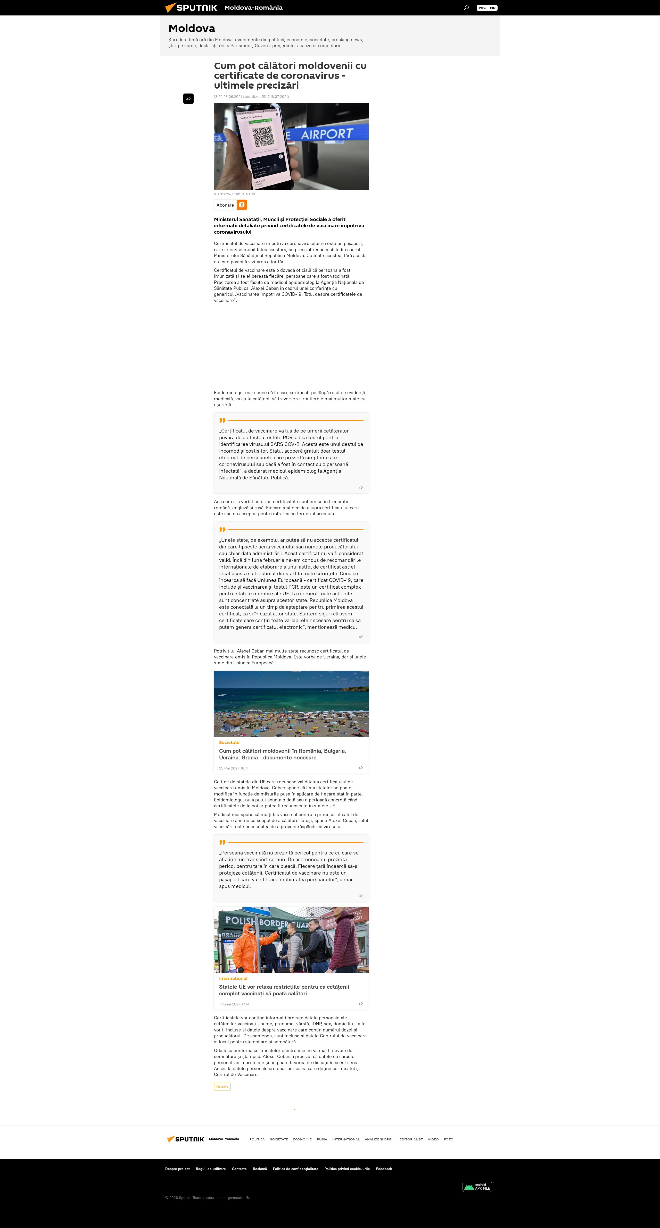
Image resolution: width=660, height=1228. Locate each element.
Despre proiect (177, 1168)
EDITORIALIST (411, 1139)
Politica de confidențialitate (295, 1168)
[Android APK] (477, 1187)
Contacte (239, 1168)
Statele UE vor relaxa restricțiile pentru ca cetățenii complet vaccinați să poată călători (284, 990)
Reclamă (260, 1168)
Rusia (322, 1139)
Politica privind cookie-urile (347, 1168)
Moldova (222, 1086)
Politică (257, 1139)
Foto (448, 1139)
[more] (361, 487)
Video (433, 1139)
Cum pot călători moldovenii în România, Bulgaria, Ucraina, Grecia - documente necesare (282, 754)
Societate (229, 742)
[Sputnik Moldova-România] (193, 14)
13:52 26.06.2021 (228, 96)
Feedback (384, 1168)
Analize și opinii (379, 1139)
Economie (302, 1139)
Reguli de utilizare (211, 1168)
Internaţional (233, 978)
